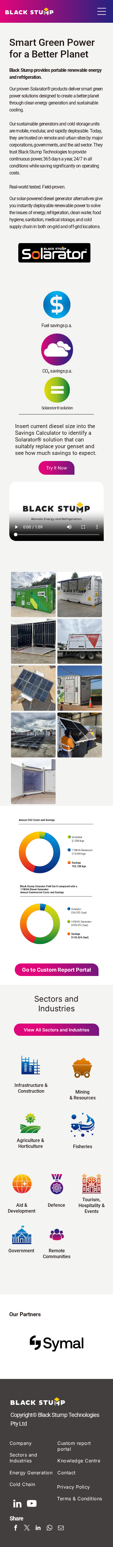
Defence (56, 1205)
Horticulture (30, 1146)
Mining (82, 1092)
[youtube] (32, 1504)
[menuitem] (33, 1443)
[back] (17, 1343)
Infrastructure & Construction (31, 1088)
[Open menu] (101, 11)
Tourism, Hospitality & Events (92, 1205)
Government (21, 1250)
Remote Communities (56, 1253)
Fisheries (82, 1146)
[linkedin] (17, 1504)
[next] (96, 1343)
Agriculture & (30, 1140)
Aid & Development (21, 1208)
